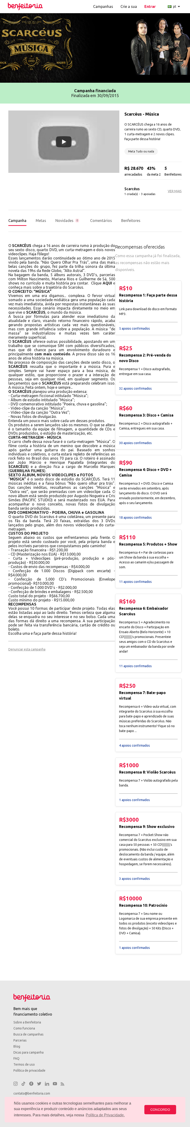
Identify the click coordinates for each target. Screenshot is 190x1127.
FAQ (16, 1058)
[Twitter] (39, 1084)
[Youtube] (55, 1084)
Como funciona (24, 1028)
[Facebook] (31, 1084)
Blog (16, 1046)
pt (177, 6)
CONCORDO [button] (160, 1109)
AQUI (107, 283)
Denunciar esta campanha (26, 649)
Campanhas (103, 6)
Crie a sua (128, 6)
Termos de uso (24, 1064)
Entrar (150, 6)
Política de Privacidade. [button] (105, 1115)
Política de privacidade (29, 1070)
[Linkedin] (47, 1084)
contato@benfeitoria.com (31, 1093)
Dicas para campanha (28, 1052)
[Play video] (64, 141)
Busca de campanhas (28, 1034)
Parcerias (20, 1040)
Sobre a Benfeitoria (27, 1022)
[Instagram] (15, 1084)
